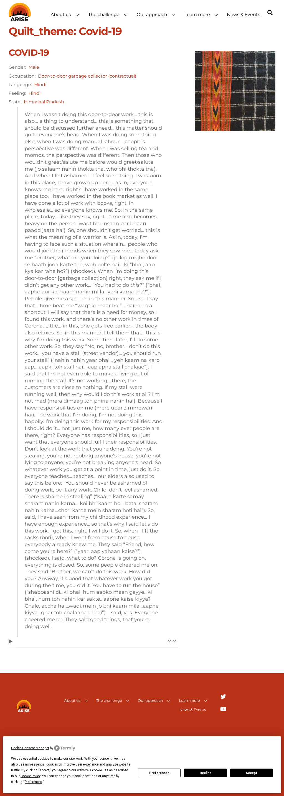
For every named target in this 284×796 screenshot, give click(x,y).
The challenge (104, 14)
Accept (251, 773)
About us (61, 14)
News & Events (243, 14)
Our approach (152, 14)
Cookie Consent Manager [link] (30, 748)
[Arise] (20, 18)
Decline (205, 773)
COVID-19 (29, 52)
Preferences (159, 773)
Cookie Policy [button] (30, 776)
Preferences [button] (33, 782)
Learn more (197, 14)
